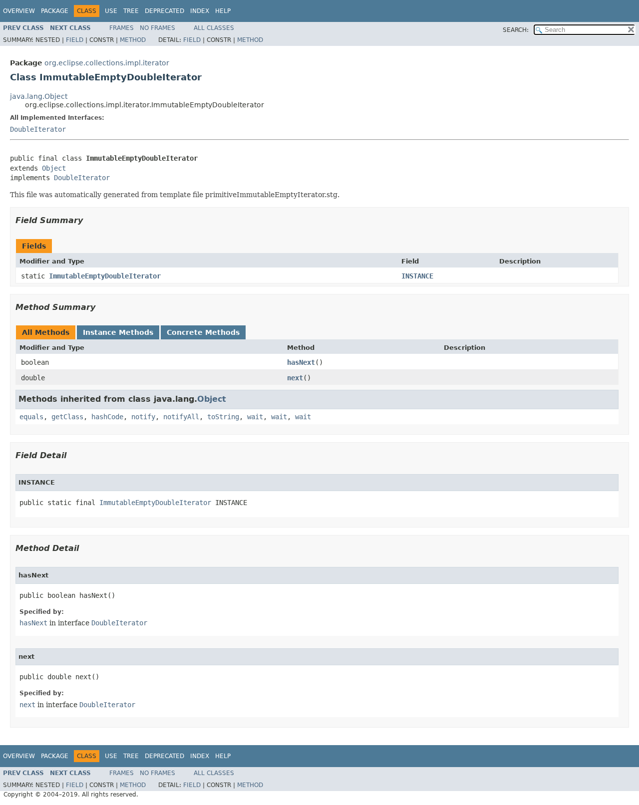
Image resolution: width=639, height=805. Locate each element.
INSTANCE (417, 276)
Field (74, 39)
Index (199, 10)
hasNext (301, 362)
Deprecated (164, 10)
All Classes (214, 27)
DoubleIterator (38, 129)
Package (54, 10)
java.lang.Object (38, 96)
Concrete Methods (203, 332)
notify (143, 417)
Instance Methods (118, 332)
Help (223, 10)
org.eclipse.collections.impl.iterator (106, 63)
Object (54, 168)
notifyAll (181, 417)
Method (133, 39)
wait (255, 417)
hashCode (107, 417)
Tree (131, 10)
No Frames (157, 27)
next (295, 378)
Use (111, 10)
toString (223, 417)
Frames (121, 27)
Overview (19, 10)
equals (31, 417)
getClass (67, 417)
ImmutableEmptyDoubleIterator (105, 276)
